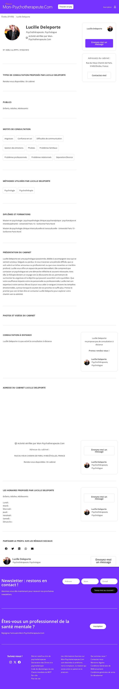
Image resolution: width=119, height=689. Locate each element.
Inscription (107, 7)
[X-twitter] (14, 662)
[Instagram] (10, 662)
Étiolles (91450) (7, 16)
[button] (99, 43)
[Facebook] (19, 662)
